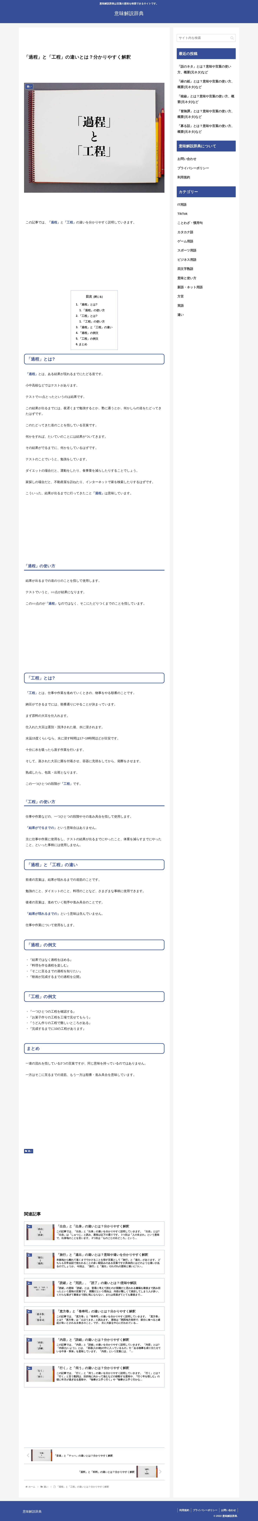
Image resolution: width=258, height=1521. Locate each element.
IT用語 (182, 204)
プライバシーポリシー (193, 168)
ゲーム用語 (185, 241)
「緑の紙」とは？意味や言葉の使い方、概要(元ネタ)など (205, 84)
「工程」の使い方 (93, 321)
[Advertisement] (94, 42)
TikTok (182, 213)
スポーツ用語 (186, 250)
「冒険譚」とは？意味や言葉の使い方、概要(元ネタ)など (205, 114)
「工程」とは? (88, 315)
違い (30, 1151)
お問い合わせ (186, 159)
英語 (180, 305)
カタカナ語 (185, 232)
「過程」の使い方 (93, 310)
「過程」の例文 (88, 332)
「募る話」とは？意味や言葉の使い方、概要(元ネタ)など (205, 128)
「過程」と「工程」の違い (96, 327)
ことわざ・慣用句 (190, 223)
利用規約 (183, 177)
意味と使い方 (186, 278)
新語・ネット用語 (190, 287)
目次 (89, 296)
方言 (180, 296)
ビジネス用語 (186, 259)
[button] (232, 38)
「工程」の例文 (88, 338)
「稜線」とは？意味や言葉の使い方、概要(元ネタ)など (205, 99)
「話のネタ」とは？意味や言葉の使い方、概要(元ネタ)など (204, 69)
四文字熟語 (185, 269)
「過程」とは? (88, 304)
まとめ (83, 344)
